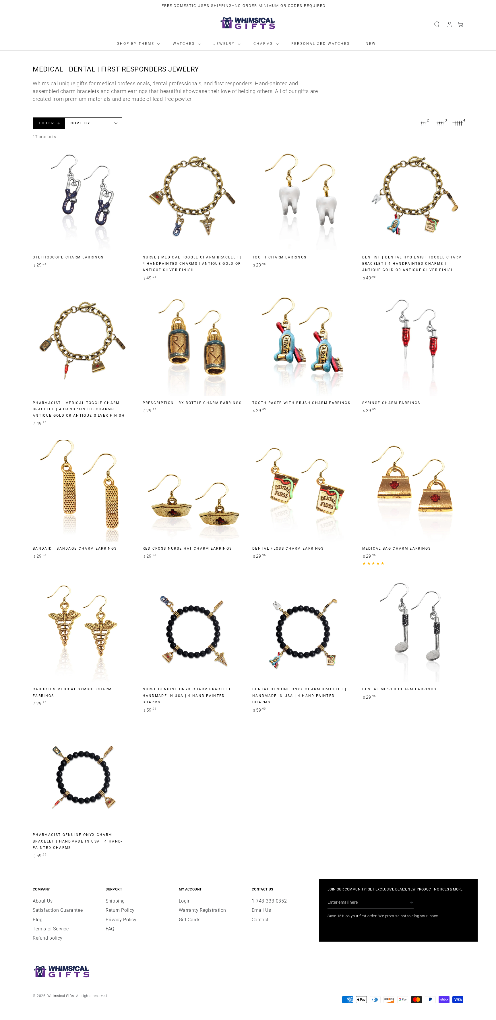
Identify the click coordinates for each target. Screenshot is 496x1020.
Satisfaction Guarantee (58, 910)
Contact (260, 919)
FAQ (110, 929)
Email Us (261, 910)
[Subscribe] (412, 902)
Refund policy (48, 938)
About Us (43, 901)
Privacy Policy (121, 919)
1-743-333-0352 (269, 901)
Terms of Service (51, 929)
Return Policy (120, 910)
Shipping (115, 901)
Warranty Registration (202, 910)
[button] (437, 24)
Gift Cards (190, 919)
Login (185, 901)
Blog (37, 919)
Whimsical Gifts (60, 996)
